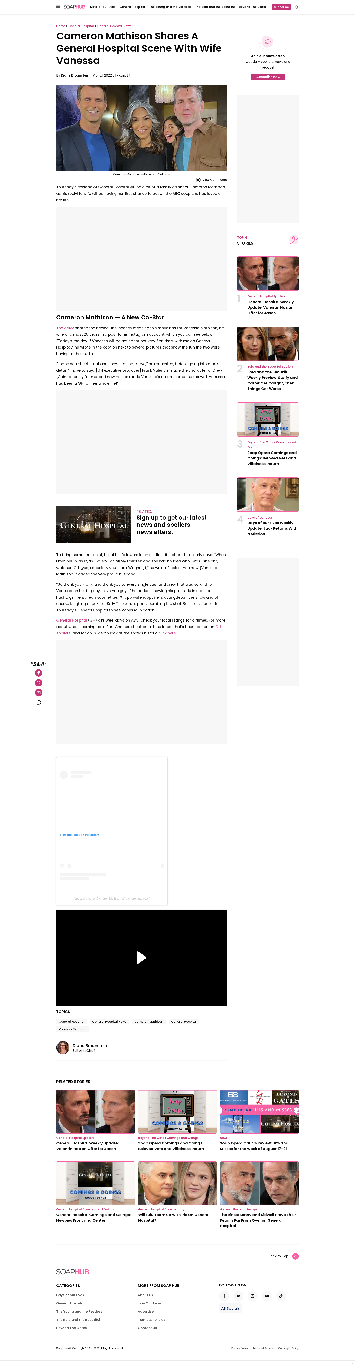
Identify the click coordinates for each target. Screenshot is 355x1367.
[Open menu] (58, 6)
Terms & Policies (151, 1319)
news (224, 1138)
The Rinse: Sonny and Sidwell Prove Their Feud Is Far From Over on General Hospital (258, 1220)
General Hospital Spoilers (266, 296)
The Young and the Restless (170, 7)
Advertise (146, 1311)
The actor (65, 327)
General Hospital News (109, 1022)
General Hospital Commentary (161, 1209)
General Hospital (132, 7)
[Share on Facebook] (38, 673)
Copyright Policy (288, 1348)
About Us (145, 1295)
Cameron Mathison (148, 1022)
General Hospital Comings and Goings (85, 1209)
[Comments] (38, 702)
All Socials (230, 1308)
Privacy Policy (239, 1348)
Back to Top (278, 1256)
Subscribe (281, 7)
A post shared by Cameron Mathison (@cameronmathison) (112, 898)
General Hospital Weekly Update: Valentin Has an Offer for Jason (270, 307)
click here (167, 633)
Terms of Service (263, 1348)
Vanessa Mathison (72, 1029)
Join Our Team (150, 1303)
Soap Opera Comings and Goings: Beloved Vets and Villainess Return (272, 458)
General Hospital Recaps (239, 1209)
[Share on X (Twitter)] (38, 682)
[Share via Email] (38, 692)
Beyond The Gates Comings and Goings (168, 1138)
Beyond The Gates (253, 7)
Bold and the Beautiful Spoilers (270, 367)
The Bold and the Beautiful (215, 7)
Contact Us (147, 1328)
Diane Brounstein (75, 75)
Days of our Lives (102, 7)
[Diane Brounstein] (64, 1047)
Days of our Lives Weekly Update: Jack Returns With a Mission (272, 528)
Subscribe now (268, 76)
